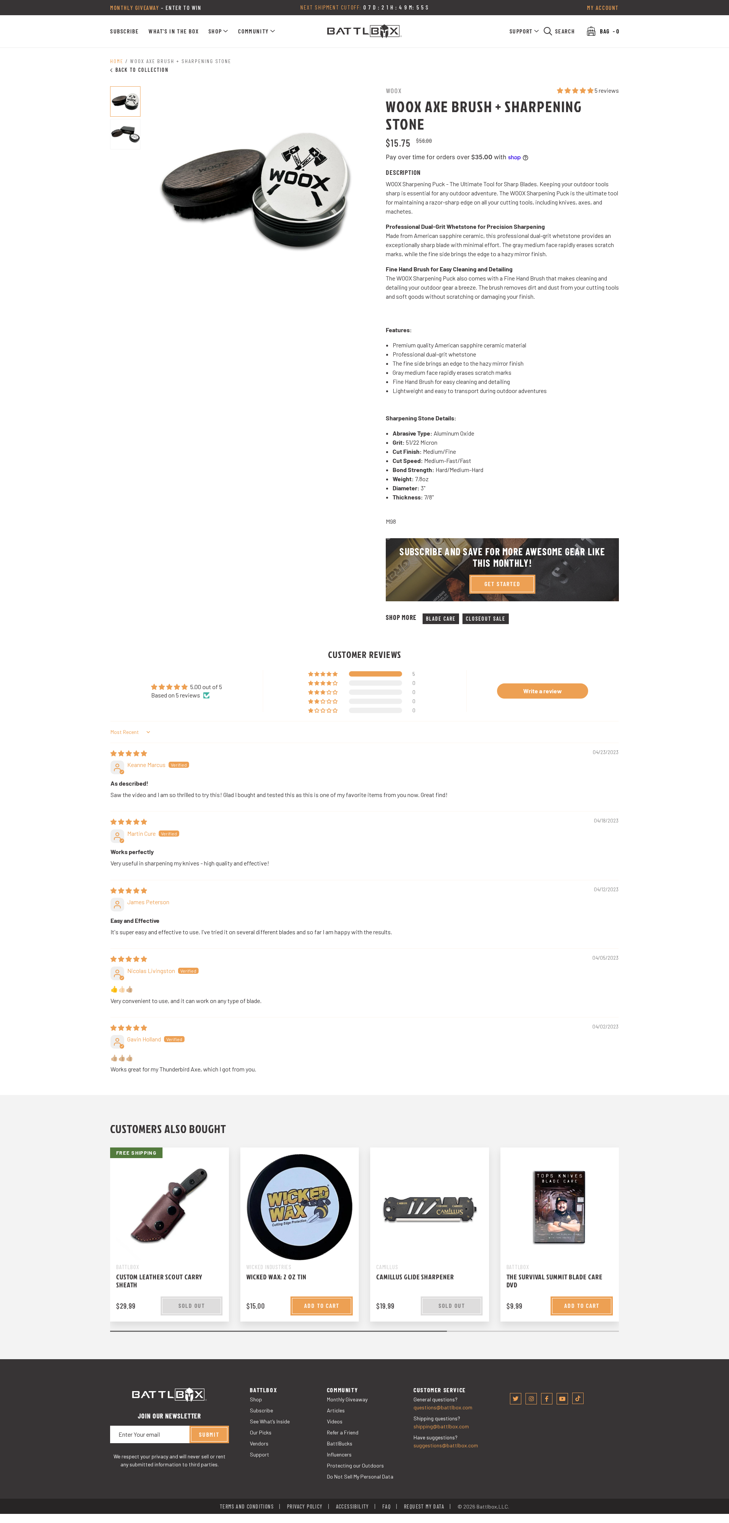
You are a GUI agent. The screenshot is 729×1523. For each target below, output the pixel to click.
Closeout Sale (485, 618)
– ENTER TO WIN (156, 7)
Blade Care (441, 618)
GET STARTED (502, 583)
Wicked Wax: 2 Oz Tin (276, 1277)
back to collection (142, 70)
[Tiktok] (578, 1398)
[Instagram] (531, 1398)
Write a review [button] (542, 690)
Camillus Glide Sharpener (415, 1277)
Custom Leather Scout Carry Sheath (159, 1281)
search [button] (565, 31)
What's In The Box (173, 31)
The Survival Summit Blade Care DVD (555, 1281)
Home (116, 61)
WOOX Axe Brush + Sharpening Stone (180, 61)
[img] (128, 753)
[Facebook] (546, 1398)
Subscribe (124, 31)
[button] (218, 31)
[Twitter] (515, 1398)
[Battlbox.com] (365, 31)
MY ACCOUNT (603, 7)
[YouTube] (562, 1398)
